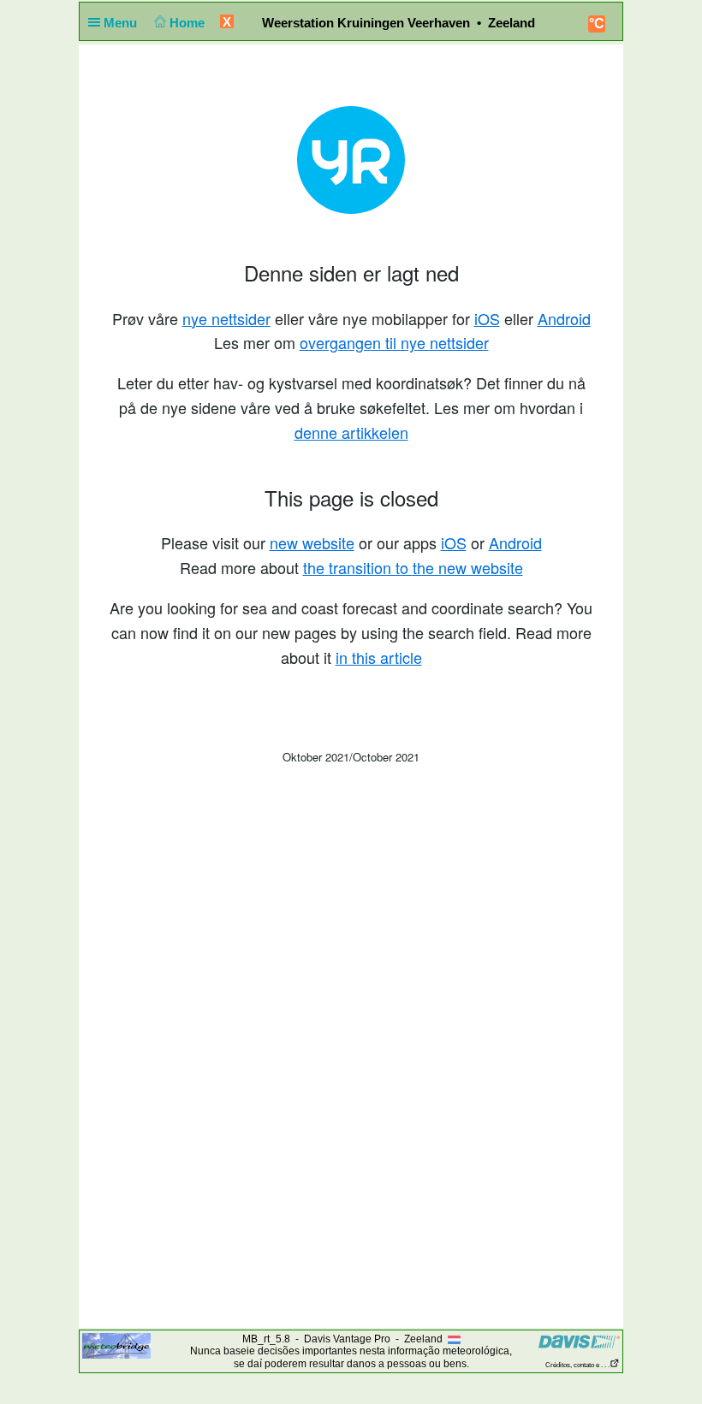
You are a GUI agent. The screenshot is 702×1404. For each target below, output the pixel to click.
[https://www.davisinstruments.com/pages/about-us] (579, 1341)
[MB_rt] (116, 1345)
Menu (122, 22)
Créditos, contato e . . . (577, 1365)
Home (188, 22)
